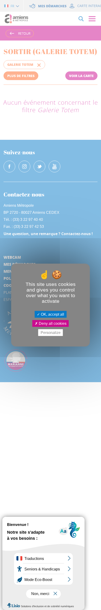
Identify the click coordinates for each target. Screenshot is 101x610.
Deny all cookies (52, 323)
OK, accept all (52, 314)
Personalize (51, 333)
